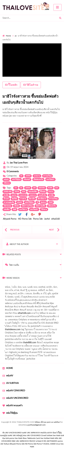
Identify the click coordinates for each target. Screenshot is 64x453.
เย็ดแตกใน (52, 206)
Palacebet (40, 298)
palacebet (20, 304)
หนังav (6, 179)
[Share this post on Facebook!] (26, 214)
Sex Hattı (18, 438)
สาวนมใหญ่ (47, 176)
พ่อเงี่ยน (14, 199)
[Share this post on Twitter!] (19, 214)
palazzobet (17, 311)
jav (34, 188)
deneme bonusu (40, 330)
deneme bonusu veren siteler (16, 330)
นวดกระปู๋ (22, 195)
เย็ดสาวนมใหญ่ (27, 206)
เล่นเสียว (7, 209)
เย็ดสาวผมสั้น (40, 206)
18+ (15, 188)
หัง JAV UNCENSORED (12, 433)
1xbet (53, 340)
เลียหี (14, 209)
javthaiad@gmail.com (37, 425)
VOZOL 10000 (49, 444)
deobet (5, 311)
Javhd (47, 219)
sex (56, 188)
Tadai (16, 191)
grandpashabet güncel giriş (44, 294)
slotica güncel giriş (24, 288)
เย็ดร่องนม (7, 206)
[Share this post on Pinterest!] (39, 214)
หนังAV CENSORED (15, 391)
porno (5, 284)
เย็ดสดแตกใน (38, 179)
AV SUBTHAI (12, 383)
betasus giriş (8, 343)
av (16, 36)
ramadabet (42, 320)
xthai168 (55, 219)
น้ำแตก (6, 199)
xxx (23, 191)
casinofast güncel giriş (37, 304)
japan (28, 176)
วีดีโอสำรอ (32, 85)
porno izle (13, 284)
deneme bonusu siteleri (51, 327)
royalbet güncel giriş (41, 284)
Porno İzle (38, 219)
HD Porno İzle (25, 219)
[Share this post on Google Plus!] (33, 214)
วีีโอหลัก (12, 85)
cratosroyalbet (9, 347)
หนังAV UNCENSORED (17, 398)
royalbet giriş (51, 307)
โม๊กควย (7, 183)
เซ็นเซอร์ (27, 179)
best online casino (49, 337)
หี (37, 202)
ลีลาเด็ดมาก (42, 199)
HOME (9, 368)
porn (50, 188)
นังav (25, 438)
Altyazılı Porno (9, 219)
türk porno (10, 438)
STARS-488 (7, 191)
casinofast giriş (38, 347)
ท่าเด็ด (6, 195)
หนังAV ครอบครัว (14, 405)
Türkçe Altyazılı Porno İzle (14, 444)
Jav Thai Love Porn (19, 163)
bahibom (6, 301)
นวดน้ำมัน (42, 195)
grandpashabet (23, 294)
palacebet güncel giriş (45, 288)
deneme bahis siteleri (12, 327)
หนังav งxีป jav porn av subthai (47, 422)
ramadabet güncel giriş (37, 291)
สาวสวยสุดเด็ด (9, 202)
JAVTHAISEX (52, 441)
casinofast (52, 298)
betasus (20, 343)
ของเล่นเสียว (32, 191)
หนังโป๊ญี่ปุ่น (16, 179)
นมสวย (13, 195)
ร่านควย (23, 199)
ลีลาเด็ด (32, 199)
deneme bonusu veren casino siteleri (41, 324)
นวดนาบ (37, 176)
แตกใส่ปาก (23, 209)
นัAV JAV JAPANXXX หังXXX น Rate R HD (29, 441)
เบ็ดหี (51, 202)
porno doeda (25, 284)
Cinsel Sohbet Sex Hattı (50, 435)
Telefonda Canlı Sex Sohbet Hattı (40, 438)
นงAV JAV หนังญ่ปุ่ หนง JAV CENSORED (24, 435)
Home (8, 36)
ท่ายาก (50, 191)
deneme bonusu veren (35, 311)
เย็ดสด (16, 206)
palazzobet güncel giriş (13, 291)
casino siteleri (31, 327)
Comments (13, 171)
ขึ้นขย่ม (43, 191)
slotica (51, 314)
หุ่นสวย (43, 202)
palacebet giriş (35, 307)
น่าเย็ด (51, 195)
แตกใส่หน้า (50, 179)
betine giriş (18, 301)
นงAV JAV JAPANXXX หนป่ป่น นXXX (37, 433)
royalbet (52, 311)
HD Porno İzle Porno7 (34, 444)
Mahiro (42, 188)
